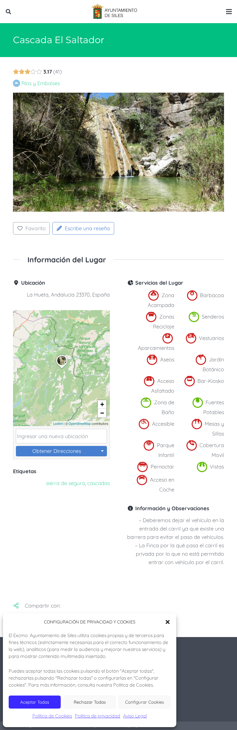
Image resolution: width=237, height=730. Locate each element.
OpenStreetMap (79, 423)
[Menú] (229, 11)
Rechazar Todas (90, 702)
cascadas (98, 483)
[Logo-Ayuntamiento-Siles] (114, 11)
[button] (168, 622)
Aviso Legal (135, 716)
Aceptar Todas (34, 702)
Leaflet (58, 423)
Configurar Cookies (144, 702)
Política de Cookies (52, 716)
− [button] (102, 413)
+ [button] (102, 404)
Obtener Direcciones (56, 451)
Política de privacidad (97, 716)
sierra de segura (65, 483)
